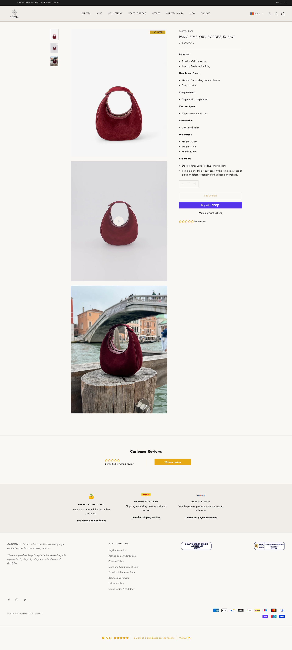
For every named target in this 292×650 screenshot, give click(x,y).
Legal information (117, 550)
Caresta (86, 13)
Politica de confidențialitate (122, 556)
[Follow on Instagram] (16, 599)
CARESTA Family (174, 13)
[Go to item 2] (54, 48)
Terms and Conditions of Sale (123, 567)
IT (281, 3)
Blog (192, 13)
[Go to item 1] (54, 34)
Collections (115, 13)
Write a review (172, 462)
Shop (100, 13)
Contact (205, 13)
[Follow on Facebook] (8, 599)
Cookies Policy (116, 561)
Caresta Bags (186, 31)
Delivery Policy (116, 583)
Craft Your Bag (137, 13)
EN (277, 3)
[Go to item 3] (54, 61)
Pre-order (210, 195)
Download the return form (121, 572)
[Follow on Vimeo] (24, 599)
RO (286, 3)
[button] (186, 221)
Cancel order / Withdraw (121, 589)
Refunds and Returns (118, 578)
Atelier (156, 13)
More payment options (210, 213)
